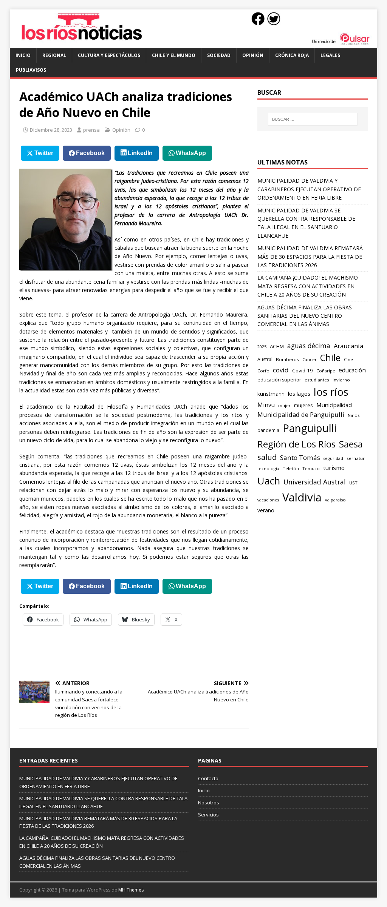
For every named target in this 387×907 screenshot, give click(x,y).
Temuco (311, 468)
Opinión (252, 55)
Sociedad (219, 55)
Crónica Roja (292, 55)
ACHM (277, 346)
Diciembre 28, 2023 (51, 129)
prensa (91, 129)
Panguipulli (309, 428)
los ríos (331, 392)
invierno (341, 380)
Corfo (263, 371)
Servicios (208, 814)
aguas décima (308, 345)
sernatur (356, 458)
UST (353, 483)
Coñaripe (325, 371)
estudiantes (317, 380)
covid (281, 370)
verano (265, 510)
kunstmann (271, 393)
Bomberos (287, 359)
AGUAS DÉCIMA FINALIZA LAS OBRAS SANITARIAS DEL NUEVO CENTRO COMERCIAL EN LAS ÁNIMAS (304, 316)
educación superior (279, 380)
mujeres (303, 405)
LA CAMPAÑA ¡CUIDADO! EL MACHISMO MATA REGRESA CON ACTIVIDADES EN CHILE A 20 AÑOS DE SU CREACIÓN (307, 286)
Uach (268, 480)
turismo (334, 468)
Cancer (309, 359)
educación (352, 370)
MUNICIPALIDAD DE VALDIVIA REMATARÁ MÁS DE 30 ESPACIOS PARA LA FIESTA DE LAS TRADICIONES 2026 (310, 256)
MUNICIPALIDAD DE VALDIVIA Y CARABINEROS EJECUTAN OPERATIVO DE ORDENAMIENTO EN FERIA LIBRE (309, 189)
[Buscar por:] (312, 119)
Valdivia (302, 497)
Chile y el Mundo (173, 55)
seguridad (333, 458)
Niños (353, 415)
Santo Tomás (300, 457)
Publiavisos (31, 70)
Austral (264, 359)
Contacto (208, 778)
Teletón (291, 468)
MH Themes (131, 890)
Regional (54, 55)
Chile (330, 358)
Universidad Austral (314, 481)
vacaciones (268, 500)
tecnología (268, 468)
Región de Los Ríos (296, 444)
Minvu (266, 405)
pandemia (268, 430)
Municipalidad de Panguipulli (300, 414)
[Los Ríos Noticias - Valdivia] (194, 43)
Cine (348, 359)
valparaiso (335, 500)
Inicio (23, 55)
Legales (330, 55)
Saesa (351, 444)
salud (267, 457)
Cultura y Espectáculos (109, 55)
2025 (261, 346)
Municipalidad (334, 405)
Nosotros (208, 802)
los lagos (299, 393)
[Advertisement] (156, 652)
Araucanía (348, 345)
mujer (284, 405)
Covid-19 (302, 370)
